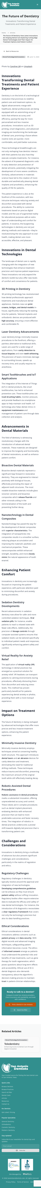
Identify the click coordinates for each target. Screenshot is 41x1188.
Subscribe (22, 1150)
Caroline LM (15, 66)
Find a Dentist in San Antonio (22, 1004)
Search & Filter (22, 1010)
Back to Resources (12, 51)
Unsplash (28, 66)
